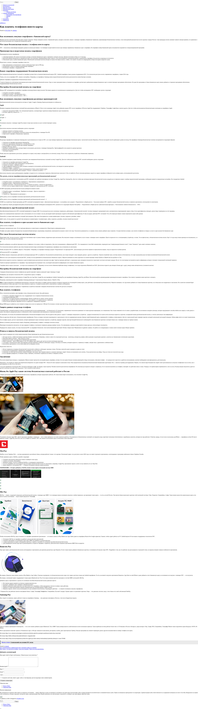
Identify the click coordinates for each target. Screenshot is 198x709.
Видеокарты (6, 6)
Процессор (6, 20)
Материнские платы (8, 9)
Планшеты (6, 19)
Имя (1, 669)
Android (8, 16)
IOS (7, 17)
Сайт (1, 675)
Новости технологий (8, 5)
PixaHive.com (20, 698)
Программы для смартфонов (13, 14)
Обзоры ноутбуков (11, 12)
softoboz (15, 30)
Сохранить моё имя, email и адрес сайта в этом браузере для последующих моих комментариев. (27, 677)
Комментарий (4, 666)
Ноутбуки (5, 10)
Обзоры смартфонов (8, 13)
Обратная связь (7, 687)
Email (2, 672)
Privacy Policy (6, 686)
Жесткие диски (7, 7)
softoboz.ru (2, 0)
